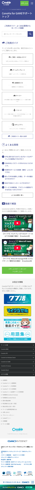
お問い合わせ (6, 412)
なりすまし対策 (28, 464)
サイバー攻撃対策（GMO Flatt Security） (11, 464)
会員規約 (5, 380)
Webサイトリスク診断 (18, 455)
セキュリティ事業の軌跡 (7, 466)
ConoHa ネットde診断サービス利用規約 (13, 392)
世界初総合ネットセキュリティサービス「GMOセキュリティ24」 (16, 452)
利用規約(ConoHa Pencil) (9, 398)
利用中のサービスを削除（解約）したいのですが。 (19, 171)
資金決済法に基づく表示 (9, 406)
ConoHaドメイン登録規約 (9, 383)
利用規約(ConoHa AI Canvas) (10, 395)
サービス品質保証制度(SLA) (10, 409)
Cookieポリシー (7, 418)
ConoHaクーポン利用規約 (9, 389)
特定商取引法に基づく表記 (10, 403)
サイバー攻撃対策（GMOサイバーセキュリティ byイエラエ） (16, 462)
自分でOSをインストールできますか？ (17, 183)
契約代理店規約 (7, 401)
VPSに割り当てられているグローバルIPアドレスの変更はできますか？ (19, 158)
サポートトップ (5, 9)
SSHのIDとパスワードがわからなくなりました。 (19, 164)
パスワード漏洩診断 (6, 455)
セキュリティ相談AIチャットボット (10, 457)
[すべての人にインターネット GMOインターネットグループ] (15, 482)
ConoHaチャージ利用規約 (9, 386)
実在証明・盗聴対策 (6, 459)
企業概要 (5, 421)
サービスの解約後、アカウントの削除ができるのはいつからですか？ (19, 188)
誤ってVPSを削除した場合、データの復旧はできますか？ (19, 177)
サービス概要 (6, 424)
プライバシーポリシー (8, 415)
